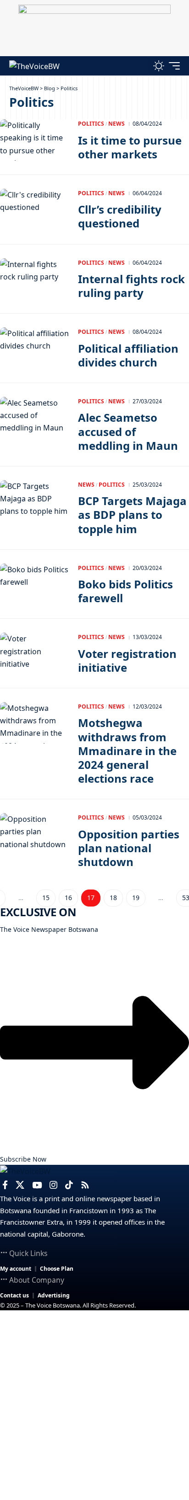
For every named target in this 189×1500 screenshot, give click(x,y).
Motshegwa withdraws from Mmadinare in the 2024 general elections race (127, 750)
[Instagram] (53, 1185)
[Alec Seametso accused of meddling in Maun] (34, 417)
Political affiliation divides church (128, 355)
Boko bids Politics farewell (125, 590)
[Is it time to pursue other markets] (34, 140)
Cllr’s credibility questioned (119, 216)
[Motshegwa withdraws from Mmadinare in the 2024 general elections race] (34, 723)
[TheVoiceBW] (34, 65)
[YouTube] (37, 1185)
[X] (20, 1185)
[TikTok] (69, 1185)
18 (113, 897)
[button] (139, 65)
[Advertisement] (94, 1405)
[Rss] (85, 1185)
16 (68, 897)
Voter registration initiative (127, 660)
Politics (91, 124)
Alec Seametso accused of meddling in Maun (128, 431)
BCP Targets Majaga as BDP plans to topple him (132, 514)
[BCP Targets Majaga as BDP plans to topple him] (34, 501)
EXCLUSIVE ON (38, 911)
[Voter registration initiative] (34, 653)
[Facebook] (5, 1185)
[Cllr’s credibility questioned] (34, 209)
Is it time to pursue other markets (130, 147)
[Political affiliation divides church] (34, 348)
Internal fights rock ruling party (131, 285)
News (116, 124)
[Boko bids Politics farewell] (34, 584)
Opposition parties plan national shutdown (128, 847)
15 (46, 897)
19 (135, 897)
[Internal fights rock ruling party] (34, 279)
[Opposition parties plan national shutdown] (34, 834)
